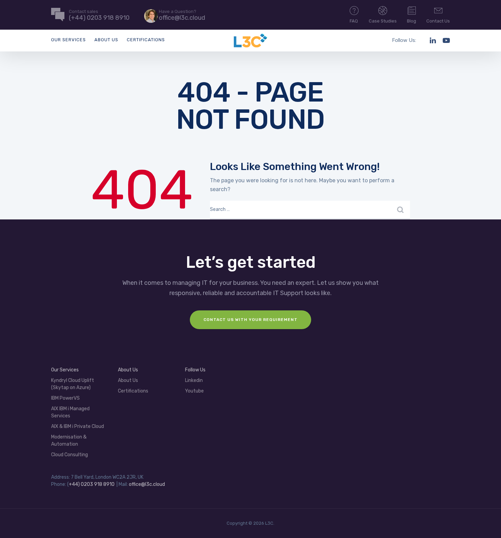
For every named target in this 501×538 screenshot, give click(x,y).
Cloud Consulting (69, 455)
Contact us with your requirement (250, 319)
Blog (411, 21)
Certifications (146, 39)
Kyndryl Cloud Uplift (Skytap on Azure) (72, 384)
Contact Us (438, 21)
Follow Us (195, 370)
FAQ (354, 21)
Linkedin (194, 380)
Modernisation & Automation (69, 440)
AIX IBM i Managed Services (70, 412)
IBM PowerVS (65, 398)
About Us (106, 39)
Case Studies (383, 21)
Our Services (68, 39)
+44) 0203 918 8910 (92, 484)
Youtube (194, 391)
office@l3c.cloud (147, 484)
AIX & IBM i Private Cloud (77, 426)
